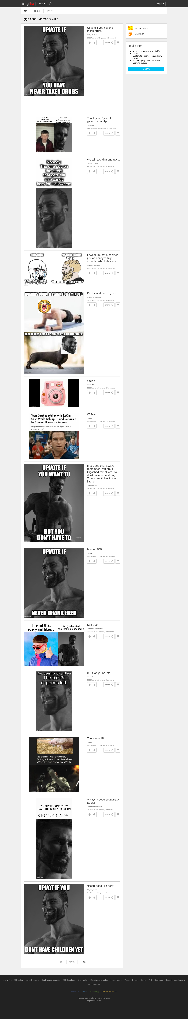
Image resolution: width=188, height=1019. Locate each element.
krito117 (91, 385)
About (127, 980)
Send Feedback (94, 984)
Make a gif (139, 34)
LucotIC (91, 125)
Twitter (84, 992)
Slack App (159, 980)
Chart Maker (83, 980)
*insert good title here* (100, 885)
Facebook (75, 992)
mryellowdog (92, 677)
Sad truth (92, 624)
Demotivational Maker (99, 980)
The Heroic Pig (96, 738)
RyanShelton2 (93, 35)
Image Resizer (116, 980)
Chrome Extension (109, 992)
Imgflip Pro (7, 980)
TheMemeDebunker (94, 265)
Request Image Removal (175, 980)
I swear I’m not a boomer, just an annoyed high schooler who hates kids (102, 258)
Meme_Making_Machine (96, 628)
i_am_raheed (92, 890)
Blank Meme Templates (51, 980)
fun (25, 11)
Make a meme (141, 28)
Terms (143, 980)
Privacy (135, 980)
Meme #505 (94, 549)
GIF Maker (18, 980)
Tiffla (90, 418)
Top (36, 11)
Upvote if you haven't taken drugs (100, 29)
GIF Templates (69, 980)
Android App (94, 992)
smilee (91, 380)
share (107, 43)
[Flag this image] (117, 42)
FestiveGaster (93, 485)
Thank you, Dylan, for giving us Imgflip (100, 120)
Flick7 (91, 553)
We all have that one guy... (103, 159)
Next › (84, 962)
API (150, 980)
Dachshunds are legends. (102, 293)
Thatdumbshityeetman (95, 806)
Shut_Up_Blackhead (95, 297)
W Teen (91, 414)
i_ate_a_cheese (93, 163)
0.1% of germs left (98, 672)
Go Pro (146, 69)
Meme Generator (32, 980)
